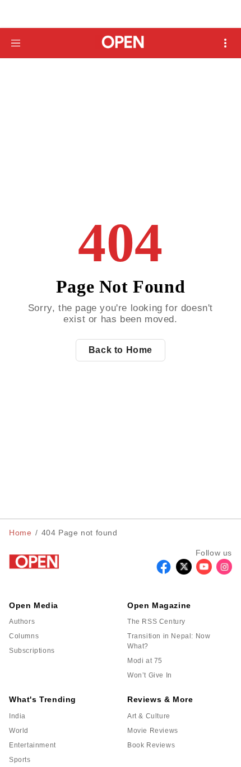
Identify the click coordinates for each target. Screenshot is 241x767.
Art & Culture (148, 716)
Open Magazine (159, 605)
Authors (22, 621)
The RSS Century (156, 621)
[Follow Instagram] (224, 571)
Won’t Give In (149, 675)
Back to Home (120, 350)
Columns (24, 636)
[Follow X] (184, 571)
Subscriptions (32, 651)
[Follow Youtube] (204, 571)
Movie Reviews (152, 731)
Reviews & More (160, 699)
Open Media (33, 605)
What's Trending (42, 699)
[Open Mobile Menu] (225, 43)
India (17, 716)
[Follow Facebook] (164, 571)
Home (20, 532)
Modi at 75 (145, 661)
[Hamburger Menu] (15, 43)
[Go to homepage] (120, 43)
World (19, 731)
